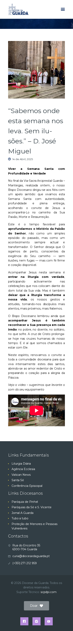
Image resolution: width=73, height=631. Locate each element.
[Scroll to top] (66, 621)
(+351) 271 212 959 (24, 563)
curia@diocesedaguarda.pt (31, 556)
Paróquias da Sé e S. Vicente (32, 507)
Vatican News (21, 475)
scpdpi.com (49, 592)
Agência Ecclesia (23, 469)
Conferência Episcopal (27, 486)
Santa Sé (18, 480)
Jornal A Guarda (22, 513)
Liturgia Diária (21, 463)
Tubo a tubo (20, 518)
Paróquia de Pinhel (25, 502)
